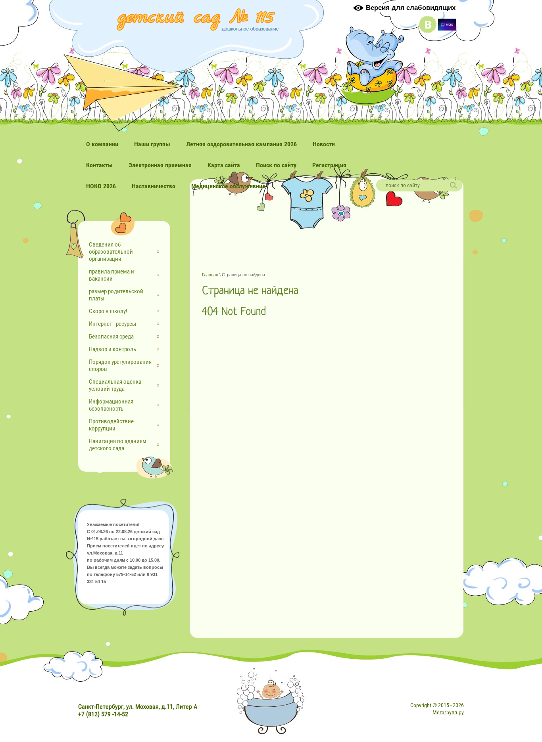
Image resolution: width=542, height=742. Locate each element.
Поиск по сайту (276, 165)
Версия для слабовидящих (411, 7)
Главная (210, 274)
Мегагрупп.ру (448, 712)
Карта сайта (224, 165)
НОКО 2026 (101, 186)
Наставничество (153, 186)
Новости (324, 144)
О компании (102, 144)
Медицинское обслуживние (228, 186)
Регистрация (329, 165)
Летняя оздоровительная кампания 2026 (241, 144)
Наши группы (152, 144)
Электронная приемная (160, 165)
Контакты (99, 165)
